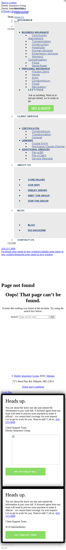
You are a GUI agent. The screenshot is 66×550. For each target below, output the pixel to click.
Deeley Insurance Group (26, 376)
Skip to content (8, 2)
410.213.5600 (8, 248)
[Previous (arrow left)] (2, 548)
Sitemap (50, 376)
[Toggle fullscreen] (9, 545)
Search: (14, 316)
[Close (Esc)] (2, 545)
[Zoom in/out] (12, 545)
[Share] (5, 545)
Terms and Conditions (33, 386)
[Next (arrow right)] (5, 548)
